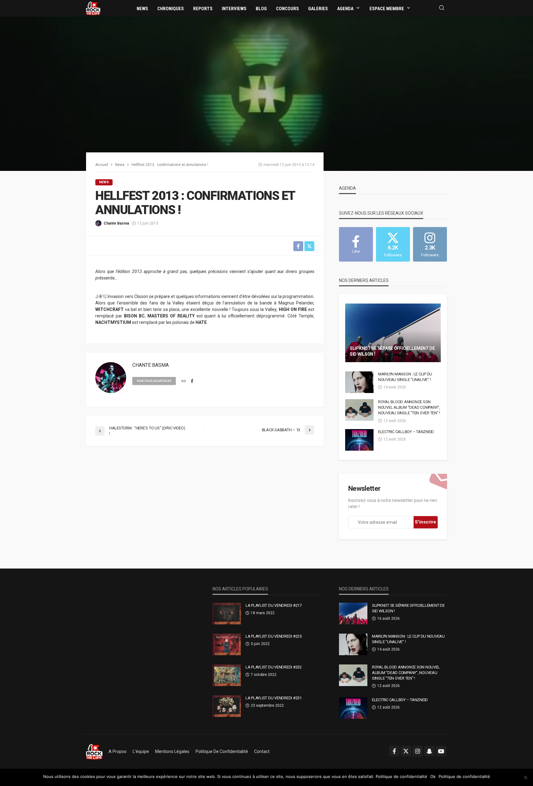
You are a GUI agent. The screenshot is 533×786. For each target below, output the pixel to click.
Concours (287, 8)
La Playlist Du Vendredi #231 (274, 698)
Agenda (345, 8)
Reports (203, 8)
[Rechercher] (441, 8)
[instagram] (417, 751)
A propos (117, 751)
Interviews (234, 8)
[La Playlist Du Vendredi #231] (227, 706)
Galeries (318, 8)
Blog (261, 8)
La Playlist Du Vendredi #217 (274, 605)
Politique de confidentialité (222, 751)
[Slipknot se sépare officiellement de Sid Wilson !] (393, 333)
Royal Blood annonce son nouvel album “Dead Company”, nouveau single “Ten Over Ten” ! (409, 407)
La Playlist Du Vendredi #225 (274, 636)
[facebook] (192, 381)
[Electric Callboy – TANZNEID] (359, 440)
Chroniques (170, 8)
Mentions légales (172, 751)
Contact (262, 751)
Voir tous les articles (154, 381)
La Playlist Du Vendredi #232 (274, 667)
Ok (433, 776)
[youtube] (441, 751)
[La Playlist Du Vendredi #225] (227, 644)
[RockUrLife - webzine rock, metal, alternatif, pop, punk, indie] (93, 8)
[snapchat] (429, 751)
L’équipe (141, 751)
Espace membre (387, 8)
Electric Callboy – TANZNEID (406, 431)
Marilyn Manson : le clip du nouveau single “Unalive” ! (405, 377)
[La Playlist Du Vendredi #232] (227, 675)
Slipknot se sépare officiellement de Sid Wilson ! (392, 351)
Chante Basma (116, 223)
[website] (183, 381)
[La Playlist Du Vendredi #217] (227, 613)
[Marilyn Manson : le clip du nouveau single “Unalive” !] (359, 382)
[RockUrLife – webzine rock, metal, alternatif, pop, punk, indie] (94, 751)
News (142, 8)
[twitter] (406, 751)
